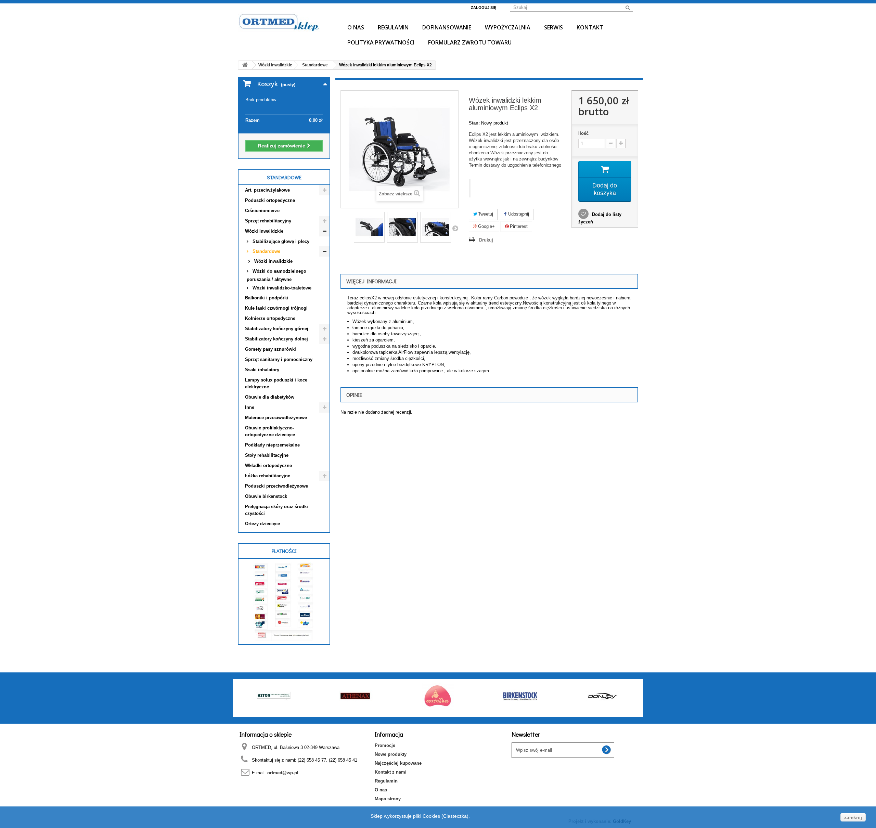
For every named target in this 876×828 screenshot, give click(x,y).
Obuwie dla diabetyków (269, 397)
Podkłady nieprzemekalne (272, 445)
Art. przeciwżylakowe (267, 190)
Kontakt (590, 27)
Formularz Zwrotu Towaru (470, 42)
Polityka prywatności (380, 42)
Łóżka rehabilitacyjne (267, 475)
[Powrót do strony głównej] (245, 65)
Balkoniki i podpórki (266, 297)
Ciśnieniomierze (262, 210)
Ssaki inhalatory (262, 369)
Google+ (486, 226)
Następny (455, 228)
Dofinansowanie (446, 27)
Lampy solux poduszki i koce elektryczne (276, 383)
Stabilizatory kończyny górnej (276, 328)
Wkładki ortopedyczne (268, 465)
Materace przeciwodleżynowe (276, 417)
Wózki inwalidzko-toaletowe (281, 287)
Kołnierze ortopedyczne (270, 318)
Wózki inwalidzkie (264, 231)
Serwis (553, 27)
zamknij (853, 817)
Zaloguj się (483, 7)
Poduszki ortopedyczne (270, 200)
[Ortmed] (284, 22)
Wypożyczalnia (507, 27)
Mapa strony (388, 798)
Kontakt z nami (391, 772)
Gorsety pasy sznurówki (270, 349)
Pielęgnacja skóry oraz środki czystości (276, 510)
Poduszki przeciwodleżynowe (276, 486)
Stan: (474, 123)
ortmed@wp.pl (282, 772)
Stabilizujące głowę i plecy (280, 241)
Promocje (385, 745)
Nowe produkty (391, 754)
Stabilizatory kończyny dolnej (276, 338)
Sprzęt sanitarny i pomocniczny (278, 359)
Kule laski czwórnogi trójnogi (276, 308)
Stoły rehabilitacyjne (266, 455)
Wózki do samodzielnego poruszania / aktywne (276, 275)
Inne (249, 407)
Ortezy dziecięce (262, 523)
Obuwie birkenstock (266, 496)
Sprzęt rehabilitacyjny (268, 220)
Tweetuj (485, 214)
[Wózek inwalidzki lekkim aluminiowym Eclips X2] (369, 227)
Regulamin (393, 27)
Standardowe (265, 251)
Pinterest (518, 226)
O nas (355, 27)
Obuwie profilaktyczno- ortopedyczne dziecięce (270, 431)
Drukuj (486, 240)
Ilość (583, 133)
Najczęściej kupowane (398, 763)
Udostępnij (518, 214)
